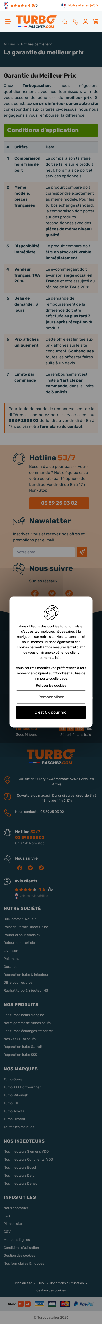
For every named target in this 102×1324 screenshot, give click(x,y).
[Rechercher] (65, 22)
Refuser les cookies (51, 686)
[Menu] (8, 21)
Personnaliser (51, 697)
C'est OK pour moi (51, 712)
